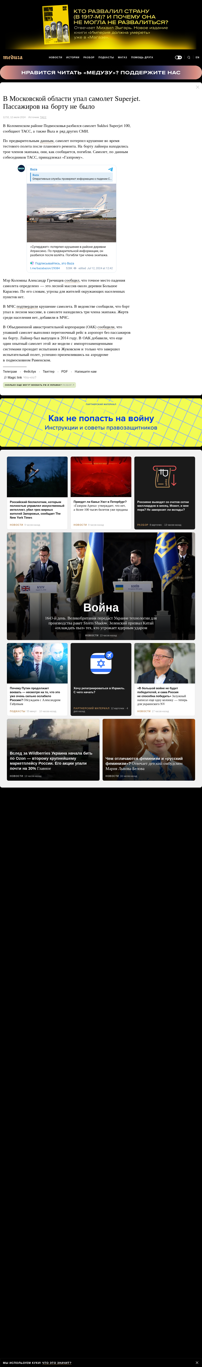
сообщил (75, 280)
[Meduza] (13, 57)
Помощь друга (142, 57)
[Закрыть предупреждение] (197, 1362)
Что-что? (28, 378)
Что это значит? (55, 1362)
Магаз (122, 57)
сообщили (109, 327)
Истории (73, 57)
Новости (56, 57)
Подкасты (106, 57)
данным (49, 141)
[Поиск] (188, 57)
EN (197, 57)
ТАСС (42, 117)
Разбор (89, 57)
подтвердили (28, 306)
